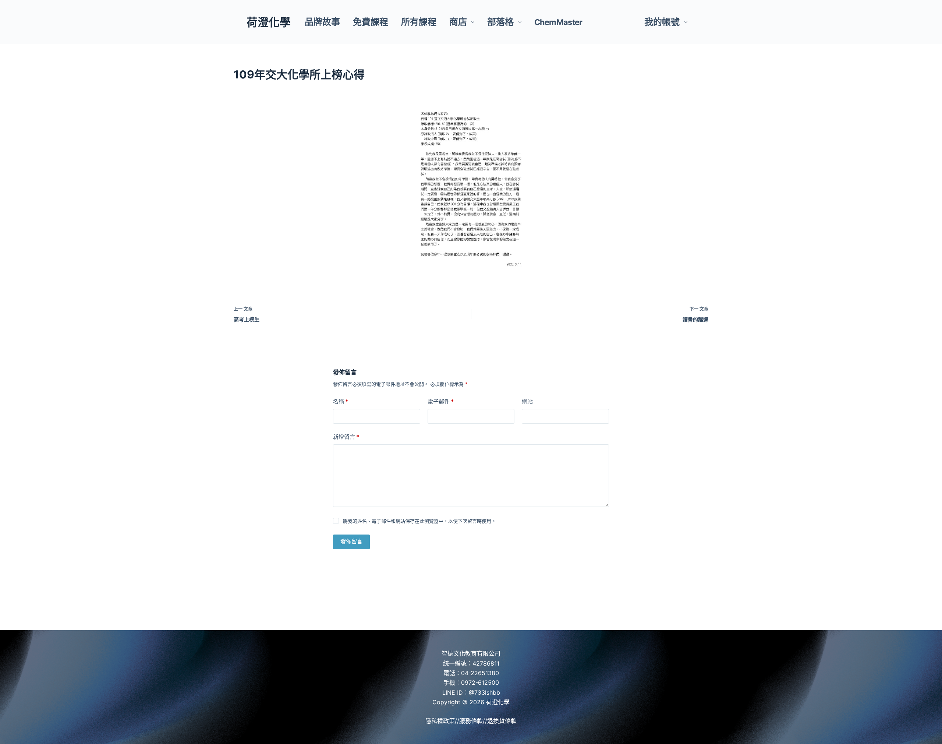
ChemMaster (558, 22)
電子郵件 (441, 401)
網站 (527, 401)
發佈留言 (351, 541)
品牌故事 (322, 22)
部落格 (500, 22)
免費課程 (370, 22)
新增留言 (346, 436)
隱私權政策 (440, 720)
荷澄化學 (269, 22)
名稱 (340, 401)
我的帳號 (662, 22)
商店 (458, 22)
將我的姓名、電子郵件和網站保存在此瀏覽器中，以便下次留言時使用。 (419, 521)
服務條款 (471, 720)
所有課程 (418, 22)
